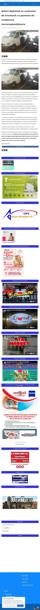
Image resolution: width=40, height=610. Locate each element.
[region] (13, 602)
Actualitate (15, 27)
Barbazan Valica (5, 27)
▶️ (8, 167)
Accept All (20, 605)
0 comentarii (20, 27)
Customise (7, 605)
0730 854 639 (7, 0)
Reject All (13, 605)
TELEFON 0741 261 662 (20, 442)
